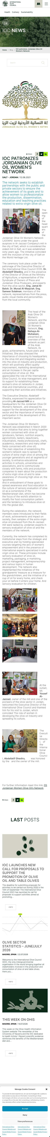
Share (30, 154)
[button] (46, 1089)
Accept (25, 1108)
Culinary (15, 12)
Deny (25, 1115)
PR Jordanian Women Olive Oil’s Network (24, 786)
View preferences (25, 1121)
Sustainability (27, 12)
